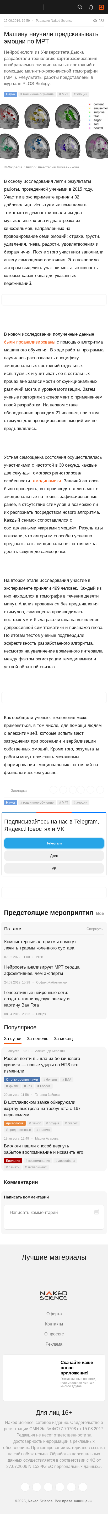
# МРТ (63, 94)
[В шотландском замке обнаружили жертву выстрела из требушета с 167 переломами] (96, 1109)
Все (100, 913)
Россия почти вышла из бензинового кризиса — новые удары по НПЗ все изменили (42, 1065)
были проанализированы (29, 342)
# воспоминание (38, 1161)
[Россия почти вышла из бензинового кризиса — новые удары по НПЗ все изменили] (96, 1065)
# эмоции (80, 94)
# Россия (44, 1086)
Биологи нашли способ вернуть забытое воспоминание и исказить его (43, 1149)
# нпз (28, 1086)
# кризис (12, 1086)
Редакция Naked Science (54, 21)
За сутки (12, 1038)
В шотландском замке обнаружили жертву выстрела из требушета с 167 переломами (42, 1108)
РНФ (39, 957)
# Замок (35, 1123)
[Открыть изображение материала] (54, 131)
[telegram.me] (71, 1487)
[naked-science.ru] (82, 1487)
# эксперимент (36, 1167)
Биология (13, 1161)
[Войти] (101, 7)
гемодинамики (46, 480)
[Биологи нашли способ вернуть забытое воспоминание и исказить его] (96, 1152)
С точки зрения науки (22, 1079)
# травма (43, 1130)
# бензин (50, 1079)
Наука (10, 94)
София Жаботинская (52, 982)
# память (12, 1167)
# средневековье (18, 1130)
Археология (15, 1123)
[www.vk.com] (36, 1487)
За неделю (37, 1038)
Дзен (54, 856)
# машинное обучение (37, 94)
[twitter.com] (25, 1487)
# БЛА (66, 1079)
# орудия (53, 1123)
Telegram (54, 843)
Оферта (54, 1314)
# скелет (71, 1123)
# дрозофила (65, 1161)
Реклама (54, 1344)
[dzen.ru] (59, 1487)
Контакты (54, 1324)
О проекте (54, 1334)
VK (54, 868)
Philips (41, 1014)
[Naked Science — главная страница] (27, 7)
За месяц (63, 1038)
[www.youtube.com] (48, 1487)
